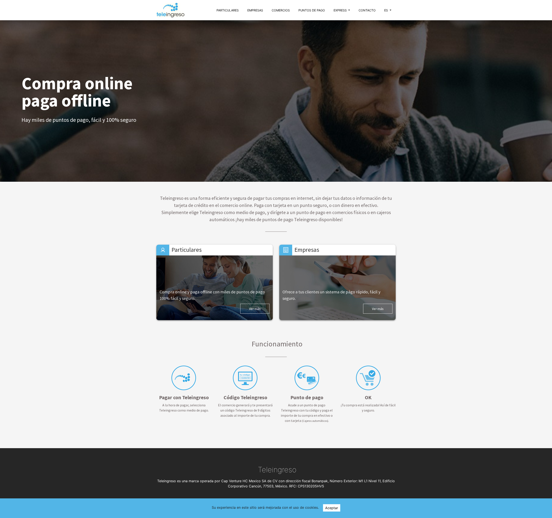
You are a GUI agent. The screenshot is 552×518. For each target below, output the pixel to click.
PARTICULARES (227, 10)
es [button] (386, 10)
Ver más (255, 309)
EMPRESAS (255, 10)
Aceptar (331, 508)
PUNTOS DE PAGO (311, 10)
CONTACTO (367, 10)
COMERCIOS (281, 10)
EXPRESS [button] (341, 10)
